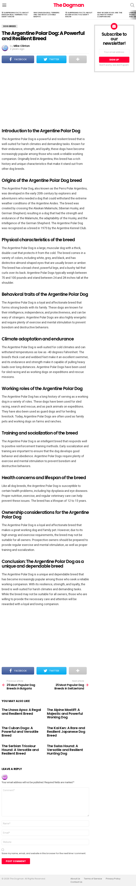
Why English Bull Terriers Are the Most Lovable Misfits (46, 14)
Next (134, 15)
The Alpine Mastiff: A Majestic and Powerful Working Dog (65, 713)
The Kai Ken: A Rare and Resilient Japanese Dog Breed (66, 732)
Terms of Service (93, 878)
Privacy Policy (113, 878)
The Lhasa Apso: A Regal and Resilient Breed (21, 711)
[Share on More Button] (78, 59)
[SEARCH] (132, 5)
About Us (75, 878)
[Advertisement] (45, 93)
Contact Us (76, 882)
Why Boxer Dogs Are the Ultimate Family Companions (109, 14)
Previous (1, 15)
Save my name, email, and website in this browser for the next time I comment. (44, 853)
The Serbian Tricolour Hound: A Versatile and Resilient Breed (20, 750)
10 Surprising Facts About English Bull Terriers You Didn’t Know (15, 14)
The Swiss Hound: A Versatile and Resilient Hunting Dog (65, 750)
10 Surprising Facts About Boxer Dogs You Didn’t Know (78, 14)
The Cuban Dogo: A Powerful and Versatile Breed (20, 732)
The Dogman (68, 5)
